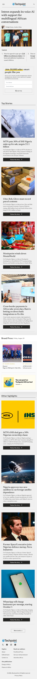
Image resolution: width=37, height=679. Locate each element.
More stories (18, 630)
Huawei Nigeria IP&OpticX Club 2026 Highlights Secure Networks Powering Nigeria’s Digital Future (12, 367)
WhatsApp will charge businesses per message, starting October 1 (17, 604)
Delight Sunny (10, 27)
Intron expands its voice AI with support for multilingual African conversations (17, 17)
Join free (19, 91)
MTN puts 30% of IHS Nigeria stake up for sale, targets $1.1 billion (17, 144)
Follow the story (15, 159)
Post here (18, 384)
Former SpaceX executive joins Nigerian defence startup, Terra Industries (17, 547)
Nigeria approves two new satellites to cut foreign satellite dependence (17, 490)
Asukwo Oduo (18, 27)
